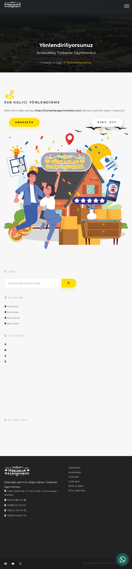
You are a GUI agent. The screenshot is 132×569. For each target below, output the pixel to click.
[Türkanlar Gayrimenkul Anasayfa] (17, 471)
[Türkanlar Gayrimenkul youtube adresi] (13, 563)
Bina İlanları (13, 312)
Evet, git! (107, 122)
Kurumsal (75, 472)
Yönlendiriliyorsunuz (78, 62)
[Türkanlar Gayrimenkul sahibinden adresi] (20, 563)
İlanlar (74, 477)
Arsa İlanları (13, 306)
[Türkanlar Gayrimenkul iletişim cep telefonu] (5, 356)
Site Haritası (77, 490)
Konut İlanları (13, 318)
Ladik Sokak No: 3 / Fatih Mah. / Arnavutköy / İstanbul (31, 493)
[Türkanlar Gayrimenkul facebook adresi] (5, 563)
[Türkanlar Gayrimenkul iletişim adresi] (5, 344)
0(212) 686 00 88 (16, 500)
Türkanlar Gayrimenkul (12, 6)
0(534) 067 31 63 (16, 510)
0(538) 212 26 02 (16, 505)
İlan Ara (74, 481)
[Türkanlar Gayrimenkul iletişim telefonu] (5, 350)
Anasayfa (46, 62)
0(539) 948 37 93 (16, 515)
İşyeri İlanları (13, 323)
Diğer (59, 62)
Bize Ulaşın (76, 486)
